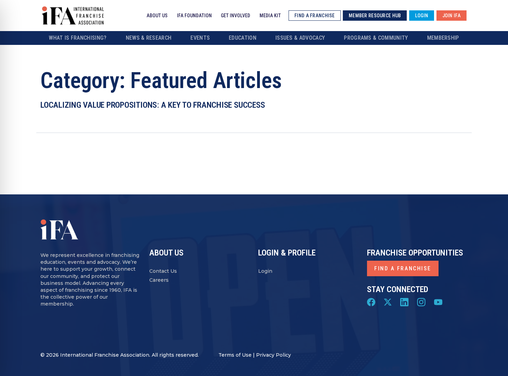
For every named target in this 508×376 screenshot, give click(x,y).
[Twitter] (388, 302)
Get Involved (235, 15)
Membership (443, 38)
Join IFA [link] (451, 15)
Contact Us (163, 271)
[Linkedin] (404, 302)
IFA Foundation (194, 15)
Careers (159, 280)
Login (265, 271)
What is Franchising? (77, 38)
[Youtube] (438, 302)
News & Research (149, 38)
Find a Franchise (402, 268)
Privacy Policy (273, 355)
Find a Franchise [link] (314, 15)
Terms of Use (235, 355)
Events (200, 38)
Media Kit (270, 15)
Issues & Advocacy (300, 38)
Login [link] (421, 15)
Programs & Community (376, 38)
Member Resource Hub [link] (375, 15)
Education (242, 38)
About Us (157, 15)
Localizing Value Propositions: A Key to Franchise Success (152, 105)
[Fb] (371, 302)
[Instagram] (421, 302)
